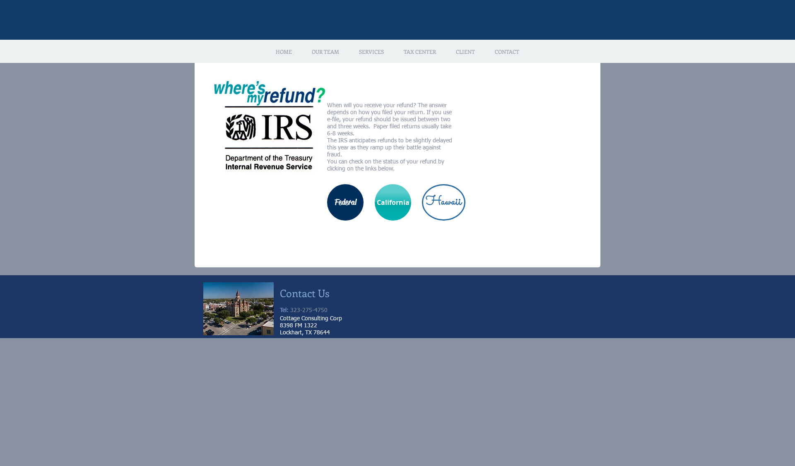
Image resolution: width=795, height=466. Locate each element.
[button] (325, 51)
